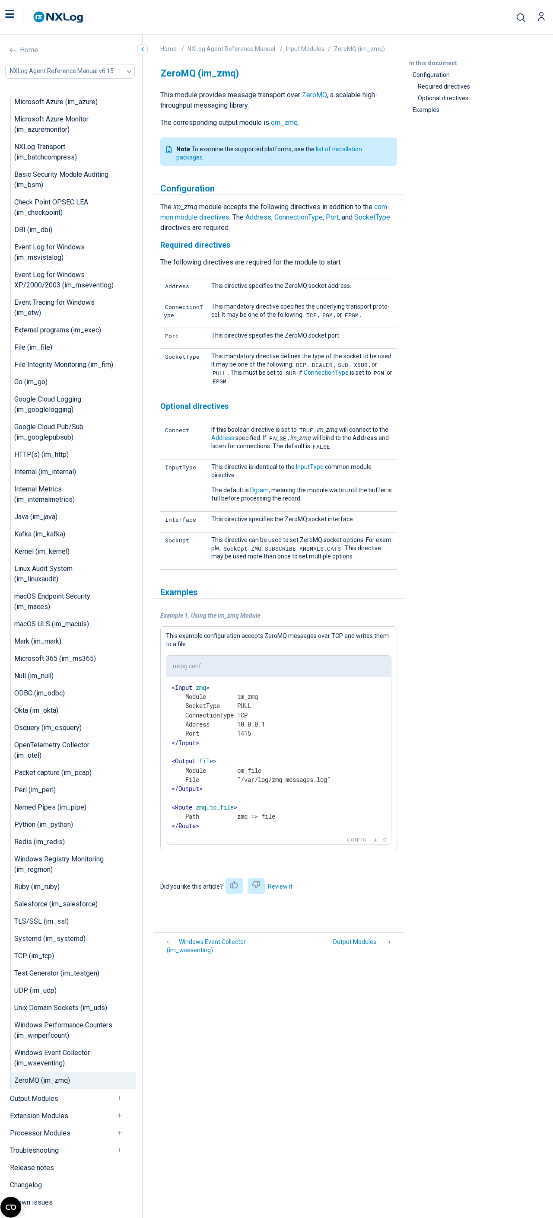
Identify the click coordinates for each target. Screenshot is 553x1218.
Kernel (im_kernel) (42, 551)
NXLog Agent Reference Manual (231, 48)
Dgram (259, 490)
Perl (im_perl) (35, 790)
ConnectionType (298, 217)
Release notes (32, 1168)
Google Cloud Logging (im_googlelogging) (47, 404)
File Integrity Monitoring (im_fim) (63, 364)
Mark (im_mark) (37, 641)
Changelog (26, 1185)
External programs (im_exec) (57, 330)
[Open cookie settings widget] (10, 1207)
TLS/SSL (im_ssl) (41, 921)
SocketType (372, 217)
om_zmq (284, 122)
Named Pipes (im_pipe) (50, 807)
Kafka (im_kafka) (39, 534)
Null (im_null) (34, 676)
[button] (18, 17)
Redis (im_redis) (39, 842)
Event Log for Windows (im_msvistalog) (49, 252)
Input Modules (305, 48)
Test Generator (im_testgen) (56, 973)
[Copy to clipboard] (385, 840)
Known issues (31, 1202)
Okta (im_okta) (36, 710)
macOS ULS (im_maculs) (51, 624)
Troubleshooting (34, 1150)
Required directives (444, 86)
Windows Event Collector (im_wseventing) (52, 1058)
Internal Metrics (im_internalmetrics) (44, 494)
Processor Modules (40, 1133)
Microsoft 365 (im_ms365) (55, 658)
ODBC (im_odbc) (39, 693)
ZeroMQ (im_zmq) (42, 1080)
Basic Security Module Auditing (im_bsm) (61, 179)
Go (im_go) (31, 382)
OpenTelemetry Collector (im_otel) (51, 750)
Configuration (431, 74)
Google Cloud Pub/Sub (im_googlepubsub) (48, 432)
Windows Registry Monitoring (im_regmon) (59, 864)
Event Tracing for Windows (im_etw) (54, 307)
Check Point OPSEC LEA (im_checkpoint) (51, 207)
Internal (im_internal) (45, 472)
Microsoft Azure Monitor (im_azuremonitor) (51, 124)
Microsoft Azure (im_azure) (56, 102)
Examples (426, 109)
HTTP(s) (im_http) (41, 454)
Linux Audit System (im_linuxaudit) (43, 573)
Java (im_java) (35, 517)
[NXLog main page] (58, 17)
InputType (310, 466)
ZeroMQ (314, 95)
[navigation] (123, 1098)
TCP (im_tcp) (34, 956)
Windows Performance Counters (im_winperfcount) (63, 1030)
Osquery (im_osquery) (48, 728)
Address (258, 217)
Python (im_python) (43, 824)
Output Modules (34, 1098)
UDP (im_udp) (35, 990)
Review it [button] (280, 886)
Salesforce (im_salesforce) (56, 904)
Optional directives (443, 98)
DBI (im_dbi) (33, 230)
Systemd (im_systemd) (50, 938)
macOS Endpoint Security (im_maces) (52, 601)
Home (29, 50)
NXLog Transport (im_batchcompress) (45, 152)
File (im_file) (33, 347)
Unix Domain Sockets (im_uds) (60, 1008)
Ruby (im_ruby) (37, 887)
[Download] (375, 840)
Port (332, 217)
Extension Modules (39, 1116)
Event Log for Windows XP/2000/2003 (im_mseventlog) (64, 280)
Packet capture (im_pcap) (53, 772)
